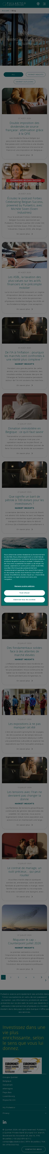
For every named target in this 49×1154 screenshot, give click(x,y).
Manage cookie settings (25, 586)
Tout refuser (24, 593)
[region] (24, 577)
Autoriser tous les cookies (24, 599)
